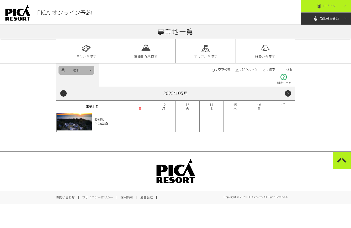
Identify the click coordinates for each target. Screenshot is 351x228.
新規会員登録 (329, 18)
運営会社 (146, 197)
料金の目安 (284, 83)
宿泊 (76, 70)
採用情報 (127, 197)
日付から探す (86, 56)
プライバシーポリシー (97, 197)
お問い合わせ (65, 197)
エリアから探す (205, 56)
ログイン (329, 6)
